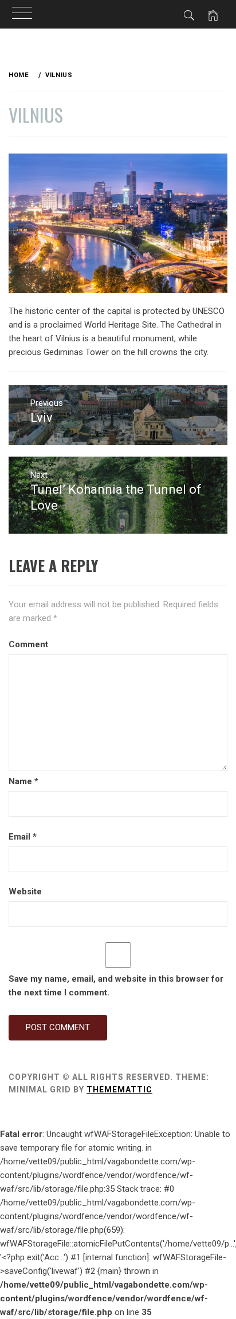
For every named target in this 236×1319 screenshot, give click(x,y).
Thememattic (119, 1089)
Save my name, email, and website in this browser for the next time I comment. (116, 986)
